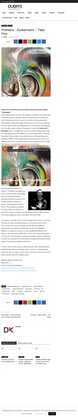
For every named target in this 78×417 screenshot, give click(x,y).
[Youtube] (75, 1)
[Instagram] (51, 1)
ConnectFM (20, 13)
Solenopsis (20, 291)
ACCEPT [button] (52, 413)
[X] (71, 1)
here (10, 263)
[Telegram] (39, 42)
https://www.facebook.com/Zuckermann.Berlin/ (18, 268)
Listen (13, 291)
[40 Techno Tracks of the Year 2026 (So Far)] (8, 352)
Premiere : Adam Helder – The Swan (40, 316)
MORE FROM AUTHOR (25, 343)
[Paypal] (58, 1)
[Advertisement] (39, 398)
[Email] (34, 42)
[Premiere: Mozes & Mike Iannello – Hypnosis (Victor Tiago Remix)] (25, 352)
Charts (29, 13)
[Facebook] (48, 1)
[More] (48, 42)
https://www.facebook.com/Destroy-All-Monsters (19, 271)
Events (27, 17)
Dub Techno (29, 289)
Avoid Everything (38, 286)
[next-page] (6, 367)
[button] (74, 13)
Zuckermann (5, 293)
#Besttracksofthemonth (13, 286)
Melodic (52, 13)
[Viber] (44, 42)
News (4, 13)
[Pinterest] (25, 42)
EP (42, 289)
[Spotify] (65, 1)
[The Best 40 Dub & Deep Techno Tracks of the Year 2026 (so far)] (43, 352)
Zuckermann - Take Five (17, 293)
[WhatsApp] (30, 42)
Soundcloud (28, 291)
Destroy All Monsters (17, 289)
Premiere (11, 13)
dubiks (5, 37)
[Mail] (54, 1)
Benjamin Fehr (6, 289)
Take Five (42, 291)
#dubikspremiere (26, 286)
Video (15, 17)
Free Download (7, 17)
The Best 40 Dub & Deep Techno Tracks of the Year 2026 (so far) (43, 361)
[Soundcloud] (61, 1)
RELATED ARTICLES (9, 343)
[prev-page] (2, 367)
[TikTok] (68, 1)
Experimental (5, 291)
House (37, 13)
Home (3, 23)
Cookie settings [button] (40, 414)
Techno (44, 13)
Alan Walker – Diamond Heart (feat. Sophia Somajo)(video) (11, 316)
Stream (21, 17)
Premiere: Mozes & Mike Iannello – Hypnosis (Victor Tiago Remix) (25, 361)
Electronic (61, 13)
